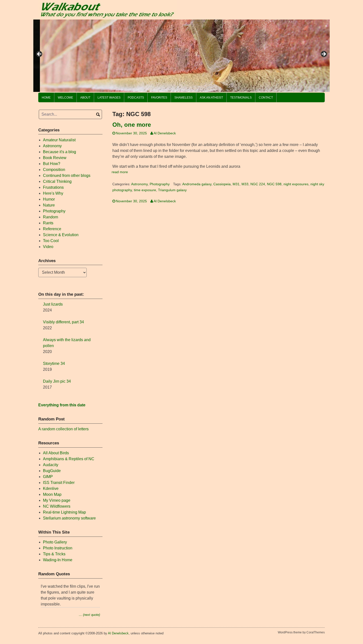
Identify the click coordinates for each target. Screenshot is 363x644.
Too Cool (51, 241)
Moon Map (52, 494)
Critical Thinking (57, 181)
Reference (52, 229)
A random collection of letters (63, 429)
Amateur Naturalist (59, 140)
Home (46, 97)
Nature (49, 205)
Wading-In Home (57, 560)
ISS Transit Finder (59, 482)
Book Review (54, 158)
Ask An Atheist (211, 97)
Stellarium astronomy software (69, 518)
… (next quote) (89, 615)
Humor (49, 199)
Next (323, 54)
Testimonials (241, 97)
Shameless (183, 97)
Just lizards (53, 304)
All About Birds (56, 453)
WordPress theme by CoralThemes (301, 632)
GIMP (48, 477)
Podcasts (136, 97)
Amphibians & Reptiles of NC (68, 459)
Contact (266, 97)
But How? (51, 164)
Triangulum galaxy (172, 190)
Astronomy (139, 184)
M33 (245, 184)
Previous (39, 54)
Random (50, 217)
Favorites (159, 97)
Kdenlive (51, 488)
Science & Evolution (61, 235)
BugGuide (52, 471)
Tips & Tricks (54, 554)
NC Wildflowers (56, 506)
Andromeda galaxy (196, 184)
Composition (54, 169)
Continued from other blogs (66, 175)
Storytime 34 (54, 363)
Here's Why (53, 193)
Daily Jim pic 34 (57, 381)
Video (48, 247)
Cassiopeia (222, 184)
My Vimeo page (56, 500)
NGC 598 (274, 184)
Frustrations (53, 187)
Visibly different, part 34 (63, 322)
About (85, 97)
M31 (236, 184)
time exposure (145, 190)
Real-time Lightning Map (64, 512)
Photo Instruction (57, 548)
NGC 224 (257, 184)
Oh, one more (131, 124)
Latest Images (109, 97)
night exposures (295, 184)
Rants (48, 223)
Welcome (65, 97)
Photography (160, 184)
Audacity (50, 465)
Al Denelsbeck (165, 133)
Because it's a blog (59, 152)
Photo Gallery (55, 542)
